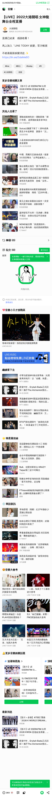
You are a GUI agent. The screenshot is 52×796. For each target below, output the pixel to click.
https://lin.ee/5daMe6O (15, 57)
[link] (18, 792)
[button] (8, 792)
